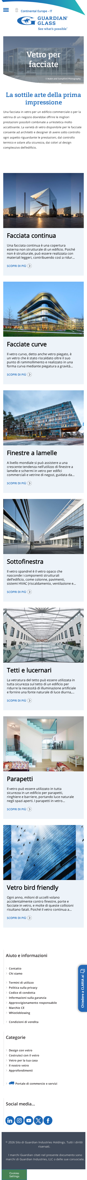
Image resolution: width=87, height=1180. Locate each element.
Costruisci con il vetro (24, 1055)
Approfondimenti (21, 1070)
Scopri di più (16, 266)
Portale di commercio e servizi (36, 1083)
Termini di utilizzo (21, 982)
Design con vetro (20, 1050)
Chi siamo (15, 973)
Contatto (15, 968)
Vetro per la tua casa (23, 1060)
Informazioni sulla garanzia (27, 998)
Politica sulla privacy (23, 987)
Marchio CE (16, 1008)
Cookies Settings (14, 1175)
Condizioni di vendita (23, 1022)
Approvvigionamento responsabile (33, 1003)
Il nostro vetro (19, 1065)
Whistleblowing (19, 1013)
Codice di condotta (22, 993)
